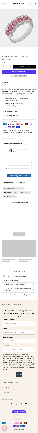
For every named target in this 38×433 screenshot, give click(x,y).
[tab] (21, 183)
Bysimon (21, 429)
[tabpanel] (19, 204)
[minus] (4, 66)
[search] (7, 3)
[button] (24, 67)
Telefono (6, 346)
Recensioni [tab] (9, 183)
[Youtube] (26, 404)
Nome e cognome (9, 320)
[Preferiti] (31, 3)
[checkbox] (10, 196)
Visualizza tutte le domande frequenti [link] (18, 295)
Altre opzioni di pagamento (19, 75)
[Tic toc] (21, 404)
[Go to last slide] (16, 50)
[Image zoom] (19, 28)
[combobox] (6, 349)
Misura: (5, 82)
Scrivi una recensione (24, 175)
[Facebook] (12, 404)
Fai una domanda (12, 175)
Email (5, 328)
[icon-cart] (34, 3)
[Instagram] (17, 404)
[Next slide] (21, 50)
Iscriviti (19, 374)
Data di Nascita (8, 337)
